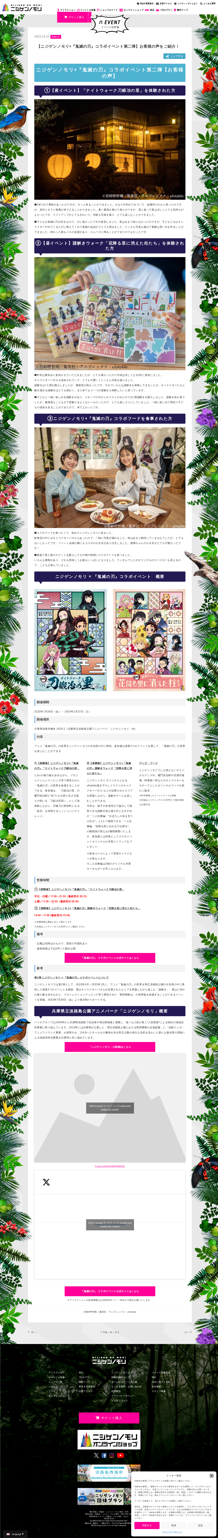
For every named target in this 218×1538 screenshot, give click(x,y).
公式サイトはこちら (110, 957)
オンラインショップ (133, 10)
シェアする (176, 56)
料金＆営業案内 (87, 1386)
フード (52, 1391)
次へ (187, 1332)
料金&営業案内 (147, 3)
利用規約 (116, 1391)
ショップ (53, 1386)
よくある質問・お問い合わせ (126, 1386)
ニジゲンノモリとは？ (187, 3)
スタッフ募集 (159, 1391)
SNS (154, 1377)
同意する (147, 1525)
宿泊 (152, 10)
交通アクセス (166, 3)
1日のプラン (166, 10)
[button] (211, 1475)
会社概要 (156, 1386)
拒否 (173, 1525)
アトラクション (68, 10)
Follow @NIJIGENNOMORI (110, 1166)
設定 (200, 1525)
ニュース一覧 (56, 1382)
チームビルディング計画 (124, 1382)
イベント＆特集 (88, 10)
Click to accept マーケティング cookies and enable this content (109, 1108)
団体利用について (120, 1377)
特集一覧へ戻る (111, 1332)
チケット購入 (76, 17)
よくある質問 (209, 3)
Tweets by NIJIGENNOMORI (110, 1225)
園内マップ (182, 10)
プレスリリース (119, 1400)
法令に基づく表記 (161, 1382)
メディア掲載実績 (161, 1372)
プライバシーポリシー (172, 1532)
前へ (33, 1332)
